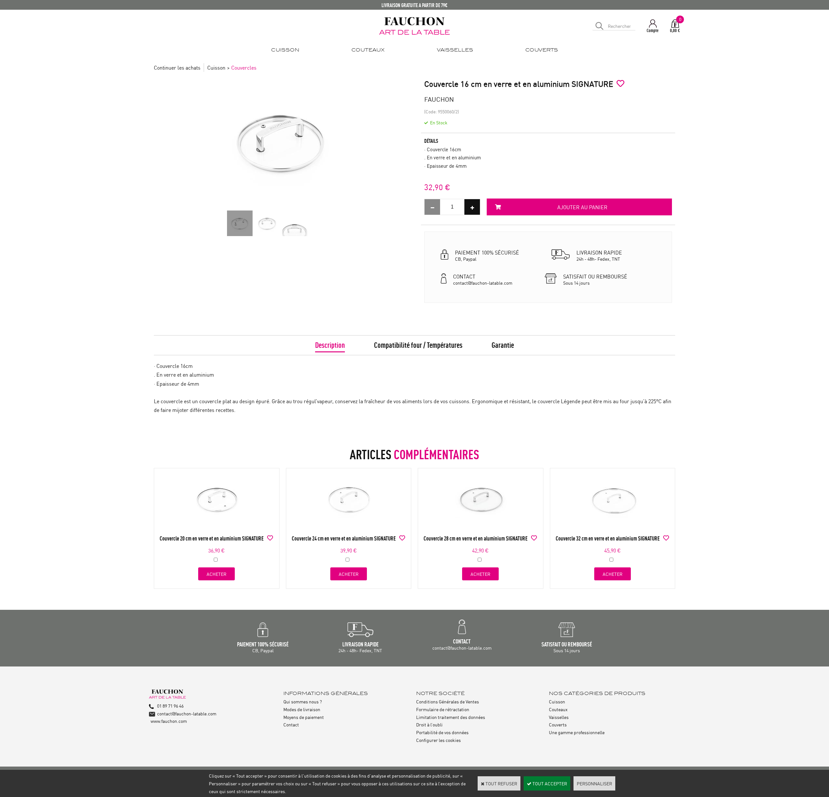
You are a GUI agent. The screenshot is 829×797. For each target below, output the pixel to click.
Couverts (558, 724)
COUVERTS (541, 50)
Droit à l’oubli (429, 724)
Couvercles (243, 67)
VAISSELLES (455, 50)
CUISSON (285, 50)
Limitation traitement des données (450, 717)
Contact (291, 724)
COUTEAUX (368, 50)
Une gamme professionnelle (577, 732)
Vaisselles (559, 717)
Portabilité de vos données (442, 732)
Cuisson (216, 67)
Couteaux (558, 709)
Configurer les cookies (438, 740)
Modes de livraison (301, 709)
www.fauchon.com (169, 721)
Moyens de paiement (303, 717)
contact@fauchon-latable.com (186, 713)
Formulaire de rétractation (442, 709)
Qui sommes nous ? (302, 701)
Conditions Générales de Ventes (447, 701)
